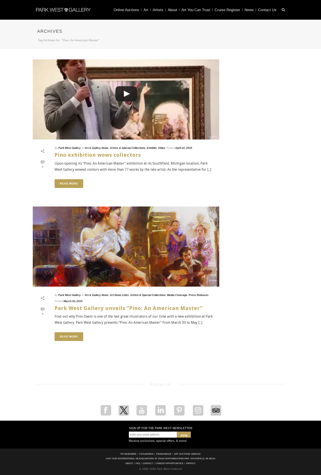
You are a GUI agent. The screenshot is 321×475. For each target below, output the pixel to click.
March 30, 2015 (73, 301)
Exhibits (152, 148)
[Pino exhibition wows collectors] (126, 99)
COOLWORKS (146, 454)
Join (184, 435)
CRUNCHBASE (163, 454)
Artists (158, 10)
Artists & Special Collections (127, 148)
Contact (148, 463)
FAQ (138, 463)
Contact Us (267, 10)
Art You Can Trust (195, 10)
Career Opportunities (169, 463)
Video (161, 148)
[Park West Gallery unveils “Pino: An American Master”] (126, 247)
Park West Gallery (69, 148)
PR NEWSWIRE (128, 454)
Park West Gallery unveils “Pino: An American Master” (129, 308)
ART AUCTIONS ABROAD (187, 454)
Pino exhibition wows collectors (98, 155)
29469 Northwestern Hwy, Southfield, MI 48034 (186, 458)
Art (145, 10)
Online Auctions (126, 10)
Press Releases (199, 295)
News (249, 10)
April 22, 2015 (183, 148)
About (172, 10)
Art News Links (119, 295)
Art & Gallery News (97, 148)
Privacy (191, 463)
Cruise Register (227, 10)
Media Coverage (177, 295)
